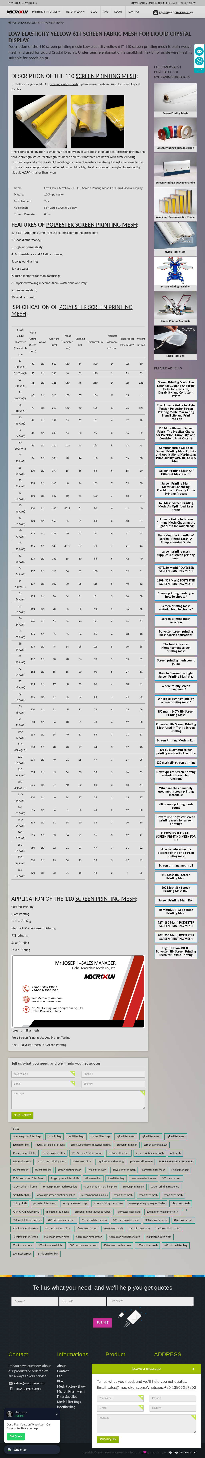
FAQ (106, 11)
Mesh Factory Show (71, 1387)
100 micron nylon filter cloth (162, 1211)
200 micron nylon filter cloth (124, 1237)
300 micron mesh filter (50, 1245)
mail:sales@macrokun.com (149, 3)
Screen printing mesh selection (176, 620)
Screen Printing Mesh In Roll (176, 740)
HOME (15, 22)
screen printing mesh (25, 1030)
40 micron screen (183, 1220)
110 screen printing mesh (52, 1161)
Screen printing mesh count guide (176, 662)
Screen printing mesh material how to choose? (176, 608)
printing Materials (45, 11)
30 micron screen (22, 1245)
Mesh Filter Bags (69, 1402)
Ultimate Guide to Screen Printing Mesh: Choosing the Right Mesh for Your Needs (176, 523)
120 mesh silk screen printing (176, 762)
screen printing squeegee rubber (93, 1211)
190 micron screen (139, 1228)
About (118, 11)
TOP (199, 70)
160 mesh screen (22, 1161)
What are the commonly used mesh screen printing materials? (176, 792)
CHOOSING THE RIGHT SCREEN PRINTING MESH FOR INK (176, 837)
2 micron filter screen (168, 1228)
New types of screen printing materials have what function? (176, 776)
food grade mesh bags (74, 1203)
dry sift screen (20, 1170)
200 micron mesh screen (61, 1220)
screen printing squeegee (165, 1186)
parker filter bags (100, 1136)
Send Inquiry (22, 1115)
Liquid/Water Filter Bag (110, 1161)
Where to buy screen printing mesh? (176, 688)
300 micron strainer (156, 1220)
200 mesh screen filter (56, 1237)
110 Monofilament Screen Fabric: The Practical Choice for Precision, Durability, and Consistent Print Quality (175, 433)
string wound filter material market (91, 1144)
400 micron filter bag (175, 1245)
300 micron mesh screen (83, 1245)
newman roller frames (143, 1178)
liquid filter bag (21, 1144)
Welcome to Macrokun (24, 3)
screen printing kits (133, 1186)
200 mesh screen (22, 1253)
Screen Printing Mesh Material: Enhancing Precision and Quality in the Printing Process (176, 489)
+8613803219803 (28, 1389)
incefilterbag (66, 1407)
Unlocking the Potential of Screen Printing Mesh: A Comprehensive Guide (176, 539)
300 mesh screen (171, 1178)
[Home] (9, 22)
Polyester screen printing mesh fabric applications (176, 633)
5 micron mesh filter (54, 1153)
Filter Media (74, 11)
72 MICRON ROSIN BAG (26, 1211)
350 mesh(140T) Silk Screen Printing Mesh (176, 713)
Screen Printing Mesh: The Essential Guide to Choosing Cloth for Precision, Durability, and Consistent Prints (176, 389)
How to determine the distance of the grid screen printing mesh (176, 853)
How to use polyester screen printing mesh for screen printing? (176, 821)
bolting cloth (20, 1203)
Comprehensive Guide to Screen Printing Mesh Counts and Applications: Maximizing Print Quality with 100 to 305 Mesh (176, 454)
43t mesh (175, 1153)
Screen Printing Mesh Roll (175, 900)
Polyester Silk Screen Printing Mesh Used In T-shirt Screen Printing (176, 728)
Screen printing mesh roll (176, 865)
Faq (59, 1376)
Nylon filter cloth (96, 1170)
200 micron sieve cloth (158, 1237)
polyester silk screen (141, 1161)
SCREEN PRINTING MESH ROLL (176, 1161)
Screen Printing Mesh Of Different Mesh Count (175, 472)
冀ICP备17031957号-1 (182, 1452)
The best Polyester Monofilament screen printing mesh (176, 648)
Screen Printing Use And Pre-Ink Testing (44, 1037)
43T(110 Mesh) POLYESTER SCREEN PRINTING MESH (176, 569)
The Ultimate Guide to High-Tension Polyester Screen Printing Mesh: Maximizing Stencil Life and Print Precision (176, 412)
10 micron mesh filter (24, 1153)
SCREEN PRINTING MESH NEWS (45, 22)
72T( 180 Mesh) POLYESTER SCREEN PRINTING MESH (176, 924)
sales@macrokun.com (30, 1383)
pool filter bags (76, 1136)
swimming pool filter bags (27, 1136)
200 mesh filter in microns (27, 1220)
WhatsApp (20, 1449)
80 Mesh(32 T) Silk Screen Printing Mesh (176, 911)
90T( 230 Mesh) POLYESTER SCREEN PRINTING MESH (176, 937)
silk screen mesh (181, 1203)
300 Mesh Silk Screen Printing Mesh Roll (176, 889)
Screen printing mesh (155, 1144)
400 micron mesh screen (117, 1245)
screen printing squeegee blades (147, 1203)
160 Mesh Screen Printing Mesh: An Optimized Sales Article (175, 507)
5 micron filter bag (48, 1253)
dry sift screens (43, 1170)
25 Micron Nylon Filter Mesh (28, 1178)
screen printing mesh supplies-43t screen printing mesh (176, 555)
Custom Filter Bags (119, 1153)
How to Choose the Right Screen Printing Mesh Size (175, 675)
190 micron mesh (113, 1228)
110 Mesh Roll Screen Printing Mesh (175, 877)
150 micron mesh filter (57, 1228)
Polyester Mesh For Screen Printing (43, 1045)
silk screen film (93, 1178)
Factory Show (188, 3)
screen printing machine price (100, 1186)
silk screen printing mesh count (176, 806)
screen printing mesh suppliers (60, 1186)
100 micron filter (81, 1161)
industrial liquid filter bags (50, 1144)
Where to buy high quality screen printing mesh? (176, 700)
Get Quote (16, 1436)
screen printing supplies (94, 1195)
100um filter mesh (147, 1245)
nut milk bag (54, 1136)
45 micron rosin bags (57, 1211)
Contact (172, 3)
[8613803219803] (199, 61)
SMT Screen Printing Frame (87, 1153)
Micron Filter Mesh (70, 1392)
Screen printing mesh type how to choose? (176, 595)
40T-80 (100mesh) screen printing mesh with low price (176, 751)
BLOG (94, 11)
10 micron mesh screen (25, 1228)
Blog (60, 1381)
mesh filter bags (21, 1195)
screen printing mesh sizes (108, 1203)
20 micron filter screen (25, 1237)
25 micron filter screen (94, 1220)
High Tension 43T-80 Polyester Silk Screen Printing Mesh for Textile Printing (176, 952)
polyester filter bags (129, 1211)
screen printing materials (150, 1153)
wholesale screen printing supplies (56, 1195)
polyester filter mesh (124, 1170)
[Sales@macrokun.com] (199, 51)
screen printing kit (127, 1144)
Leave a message (146, 1369)
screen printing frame (25, 1186)
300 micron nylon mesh (126, 1220)
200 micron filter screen (88, 1237)
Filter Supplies (67, 1397)
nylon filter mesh (126, 1136)
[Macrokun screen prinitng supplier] (17, 12)
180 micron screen (86, 1228)
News (23, 22)
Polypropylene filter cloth (65, 1178)
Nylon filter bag (180, 1170)
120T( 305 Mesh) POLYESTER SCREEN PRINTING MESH (176, 582)
